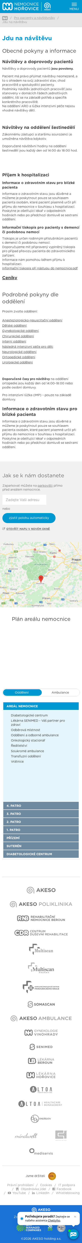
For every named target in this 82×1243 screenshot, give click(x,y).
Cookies (46, 1185)
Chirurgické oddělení (18, 336)
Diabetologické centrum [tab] (29, 854)
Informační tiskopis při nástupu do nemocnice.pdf (40, 268)
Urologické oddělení (17, 362)
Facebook (64, 1189)
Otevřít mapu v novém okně (28, 529)
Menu (74, 9)
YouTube (19, 1193)
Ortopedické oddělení (18, 357)
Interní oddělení (14, 341)
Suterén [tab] (14, 846)
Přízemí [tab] (13, 838)
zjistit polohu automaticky (29, 518)
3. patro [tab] (14, 814)
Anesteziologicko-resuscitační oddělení (32, 320)
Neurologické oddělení (19, 352)
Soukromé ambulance (27, 751)
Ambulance (60, 692)
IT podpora (66, 1185)
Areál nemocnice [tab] (22, 706)
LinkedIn (42, 1193)
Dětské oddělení (14, 325)
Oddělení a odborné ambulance (35, 735)
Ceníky (9, 278)
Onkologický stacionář (28, 740)
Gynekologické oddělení (20, 331)
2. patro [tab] (14, 822)
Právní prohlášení (20, 1185)
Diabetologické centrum (29, 715)
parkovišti (45, 485)
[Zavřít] (75, 1216)
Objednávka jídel (33, 1189)
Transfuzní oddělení (26, 756)
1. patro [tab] (13, 830)
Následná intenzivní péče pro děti (27, 346)
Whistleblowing (68, 1193)
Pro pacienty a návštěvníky (34, 18)
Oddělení (22, 692)
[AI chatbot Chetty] (73, 1234)
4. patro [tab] (14, 805)
